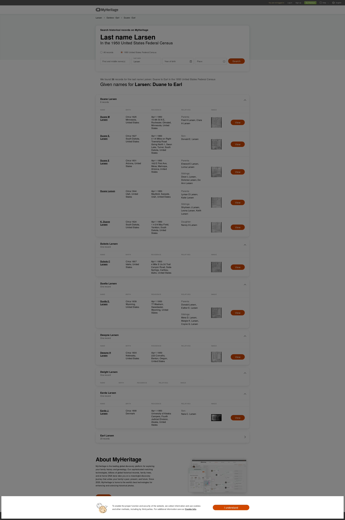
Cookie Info (190, 509)
